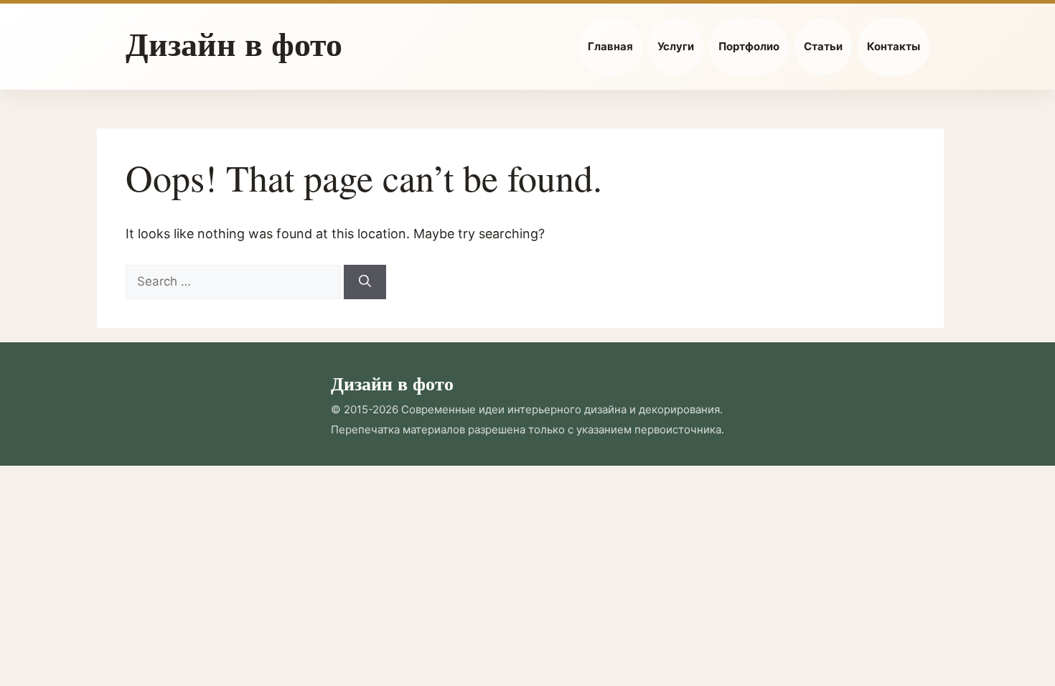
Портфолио (748, 46)
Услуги (675, 46)
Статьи (823, 46)
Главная (610, 46)
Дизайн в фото (234, 43)
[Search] (365, 282)
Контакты (893, 46)
